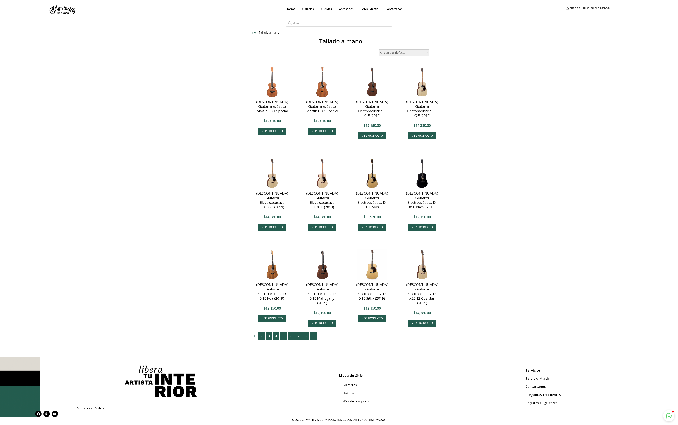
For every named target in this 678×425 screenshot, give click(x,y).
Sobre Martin (369, 9)
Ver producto (272, 131)
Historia (349, 393)
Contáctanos (393, 9)
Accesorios (346, 9)
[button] (668, 415)
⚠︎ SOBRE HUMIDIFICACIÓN (588, 8)
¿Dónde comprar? (356, 401)
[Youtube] (55, 414)
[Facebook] (38, 414)
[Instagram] (46, 414)
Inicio (252, 32)
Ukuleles (308, 9)
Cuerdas (326, 9)
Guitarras (288, 9)
